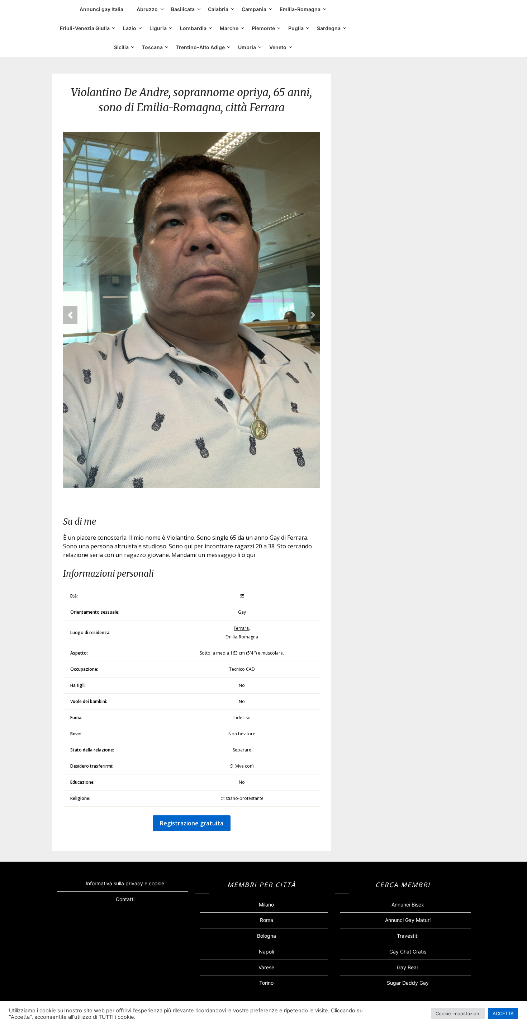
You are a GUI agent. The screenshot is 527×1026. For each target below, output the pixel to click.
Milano (266, 904)
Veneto (277, 47)
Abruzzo (147, 9)
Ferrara (241, 628)
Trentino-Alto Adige (200, 47)
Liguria (158, 28)
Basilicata (183, 9)
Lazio (129, 28)
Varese (266, 967)
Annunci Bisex (407, 904)
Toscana (152, 47)
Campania (254, 9)
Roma (266, 920)
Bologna (266, 936)
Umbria (247, 47)
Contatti (125, 899)
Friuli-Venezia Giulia (85, 28)
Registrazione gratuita (191, 823)
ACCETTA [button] (503, 1013)
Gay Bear (407, 967)
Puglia (296, 28)
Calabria (218, 9)
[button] (70, 315)
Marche (229, 28)
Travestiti (407, 936)
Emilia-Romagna (300, 9)
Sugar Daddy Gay (408, 983)
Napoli (266, 951)
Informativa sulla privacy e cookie (125, 883)
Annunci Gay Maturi (408, 920)
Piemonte (263, 28)
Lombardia (193, 28)
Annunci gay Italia (101, 9)
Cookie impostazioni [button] (458, 1013)
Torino (266, 983)
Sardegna (329, 28)
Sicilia (121, 47)
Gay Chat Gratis (407, 951)
